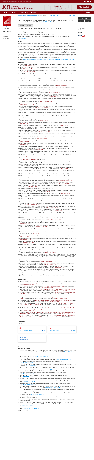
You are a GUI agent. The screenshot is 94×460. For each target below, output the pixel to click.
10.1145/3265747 (28, 230)
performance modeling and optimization (57, 59)
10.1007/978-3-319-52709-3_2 (51, 264)
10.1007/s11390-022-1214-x (28, 306)
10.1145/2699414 (69, 216)
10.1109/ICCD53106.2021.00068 (62, 183)
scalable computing (38, 59)
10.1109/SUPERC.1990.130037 (28, 71)
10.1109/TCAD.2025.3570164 (27, 373)
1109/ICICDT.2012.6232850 (61, 85)
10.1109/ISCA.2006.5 (49, 191)
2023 (39, 15)
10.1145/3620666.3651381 (29, 381)
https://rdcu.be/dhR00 (24, 339)
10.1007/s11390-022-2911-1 (55, 15)
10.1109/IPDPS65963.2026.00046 (64, 359)
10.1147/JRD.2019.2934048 (50, 252)
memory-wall (46, 59)
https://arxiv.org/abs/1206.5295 (26, 156)
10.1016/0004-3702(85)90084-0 (26, 141)
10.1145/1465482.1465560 (46, 75)
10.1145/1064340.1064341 (31, 135)
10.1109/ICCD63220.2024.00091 (64, 391)
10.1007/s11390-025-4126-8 (61, 290)
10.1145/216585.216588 (30, 65)
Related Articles (6, 38)
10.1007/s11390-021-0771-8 (33, 186)
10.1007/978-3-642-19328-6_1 (54, 219)
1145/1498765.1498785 (40, 177)
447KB (74, 330)
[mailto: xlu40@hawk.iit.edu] (38, 31)
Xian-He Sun (20, 32)
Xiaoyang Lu (35, 32)
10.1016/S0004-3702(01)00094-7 (27, 144)
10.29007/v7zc (40, 149)
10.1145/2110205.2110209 (60, 210)
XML (88, 21)
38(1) (42, 15)
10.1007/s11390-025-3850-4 (28, 295)
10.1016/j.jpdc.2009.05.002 (27, 82)
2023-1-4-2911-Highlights (54, 330)
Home (5, 12)
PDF (81, 21)
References (5, 36)
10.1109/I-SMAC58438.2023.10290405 (32, 408)
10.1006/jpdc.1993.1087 (27, 68)
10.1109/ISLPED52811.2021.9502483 (32, 204)
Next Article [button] (29, 25)
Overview (13, 12)
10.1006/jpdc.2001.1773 (25, 123)
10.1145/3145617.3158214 (52, 207)
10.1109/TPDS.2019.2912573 (55, 92)
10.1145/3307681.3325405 (59, 267)
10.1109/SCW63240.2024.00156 (38, 394)
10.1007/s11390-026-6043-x (47, 287)
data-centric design (70, 59)
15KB (44, 330)
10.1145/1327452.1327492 (25, 239)
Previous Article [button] (22, 25)
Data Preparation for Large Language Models (32, 283)
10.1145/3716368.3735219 (27, 362)
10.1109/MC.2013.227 (65, 193)
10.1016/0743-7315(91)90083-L (42, 107)
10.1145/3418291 (36, 233)
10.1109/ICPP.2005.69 (36, 114)
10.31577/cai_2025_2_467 (47, 369)
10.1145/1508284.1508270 (46, 214)
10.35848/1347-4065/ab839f (28, 242)
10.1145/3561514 (54, 249)
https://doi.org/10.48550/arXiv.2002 (30, 159)
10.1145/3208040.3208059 (25, 223)
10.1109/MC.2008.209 (63, 125)
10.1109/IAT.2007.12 (63, 168)
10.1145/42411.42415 (65, 77)
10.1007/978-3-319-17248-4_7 (54, 96)
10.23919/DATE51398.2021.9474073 (48, 261)
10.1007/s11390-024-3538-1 (53, 301)
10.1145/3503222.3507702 (25, 258)
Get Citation (84, 18)
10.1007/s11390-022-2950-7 (66, 313)
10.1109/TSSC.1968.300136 (41, 138)
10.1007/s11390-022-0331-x (28, 318)
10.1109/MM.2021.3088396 (52, 246)
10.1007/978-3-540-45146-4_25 (43, 131)
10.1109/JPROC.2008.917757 (26, 236)
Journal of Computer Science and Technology (27, 15)
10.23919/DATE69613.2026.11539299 (42, 356)
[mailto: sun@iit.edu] (23, 31)
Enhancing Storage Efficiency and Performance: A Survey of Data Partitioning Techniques (53, 300)
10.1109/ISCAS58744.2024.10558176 (52, 387)
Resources (24, 12)
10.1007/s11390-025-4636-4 (61, 298)
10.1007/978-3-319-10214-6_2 (45, 101)
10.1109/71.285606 (30, 117)
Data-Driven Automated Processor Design (55, 286)
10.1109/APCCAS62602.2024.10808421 (29, 384)
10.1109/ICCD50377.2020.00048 (65, 180)
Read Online (84, 24)
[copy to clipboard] (53, 21)
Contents (33, 12)
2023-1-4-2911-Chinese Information (26, 330)
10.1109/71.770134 (44, 120)
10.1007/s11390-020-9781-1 (42, 226)
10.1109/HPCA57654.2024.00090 (28, 405)
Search (87, 12)
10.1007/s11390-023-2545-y (28, 310)
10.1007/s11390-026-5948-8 (28, 284)
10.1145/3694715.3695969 (27, 376)
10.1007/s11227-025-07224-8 (32, 365)
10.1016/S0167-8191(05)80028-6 (27, 104)
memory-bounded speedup (28, 59)
